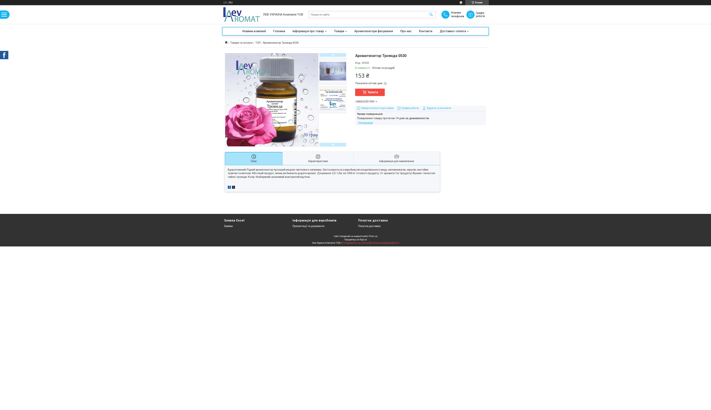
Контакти (425, 31)
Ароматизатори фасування (373, 31)
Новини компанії (254, 31)
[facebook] (229, 187)
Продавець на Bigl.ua (355, 239)
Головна (279, 31)
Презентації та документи (308, 226)
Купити (373, 92)
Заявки (228, 226)
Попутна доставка (369, 226)
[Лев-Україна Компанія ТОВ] (241, 14)
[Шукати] (431, 14)
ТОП (258, 42)
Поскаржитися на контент (355, 243)
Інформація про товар (308, 31)
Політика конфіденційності (385, 243)
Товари (339, 31)
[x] (233, 187)
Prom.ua (373, 236)
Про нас (406, 31)
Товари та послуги (241, 42)
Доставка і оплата (453, 31)
